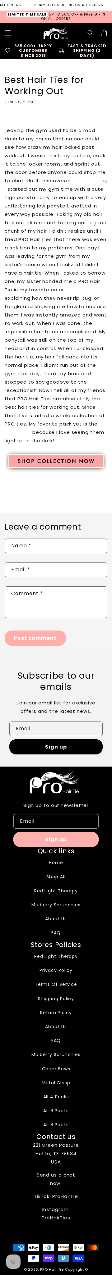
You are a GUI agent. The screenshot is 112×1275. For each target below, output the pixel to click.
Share (19, 117)
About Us (56, 919)
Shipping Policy (56, 998)
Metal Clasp (56, 1083)
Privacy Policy (56, 970)
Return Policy (56, 1012)
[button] (90, 33)
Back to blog (60, 493)
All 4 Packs (56, 1097)
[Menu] (8, 33)
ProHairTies (56, 1217)
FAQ (56, 933)
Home (56, 862)
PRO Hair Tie (51, 1269)
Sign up (56, 746)
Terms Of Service (56, 984)
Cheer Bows (56, 1069)
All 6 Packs (56, 1111)
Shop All (55, 877)
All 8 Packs (56, 1125)
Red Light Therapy (56, 891)
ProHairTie (65, 1196)
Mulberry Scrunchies (56, 905)
